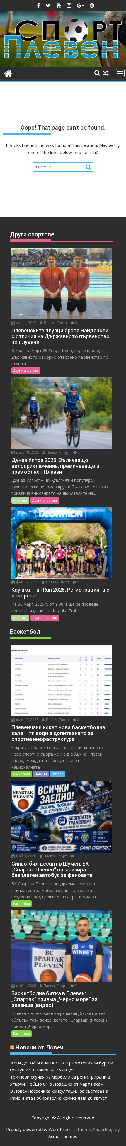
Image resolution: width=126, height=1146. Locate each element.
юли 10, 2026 (26, 719)
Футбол (57, 774)
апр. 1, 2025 (25, 322)
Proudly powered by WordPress (39, 1129)
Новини (41, 774)
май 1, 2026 (25, 985)
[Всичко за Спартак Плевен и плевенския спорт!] (8, 72)
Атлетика (20, 500)
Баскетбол (21, 774)
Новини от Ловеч (39, 1047)
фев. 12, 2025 (26, 582)
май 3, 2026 (25, 856)
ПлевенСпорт (55, 322)
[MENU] (120, 73)
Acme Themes (62, 1136)
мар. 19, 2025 (27, 452)
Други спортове (26, 370)
